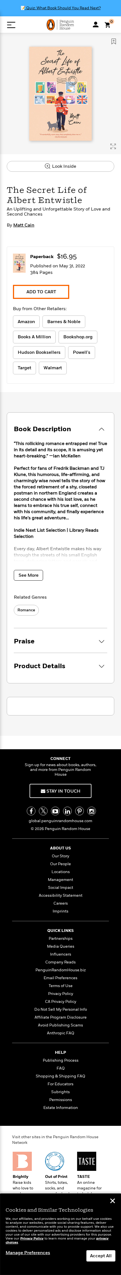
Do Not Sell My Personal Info (60, 1009)
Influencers (60, 954)
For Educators (60, 1084)
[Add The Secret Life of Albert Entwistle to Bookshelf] (114, 41)
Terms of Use (61, 985)
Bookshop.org (78, 337)
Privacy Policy (60, 993)
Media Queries (60, 946)
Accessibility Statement (60, 895)
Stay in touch (62, 791)
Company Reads (60, 962)
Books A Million (34, 337)
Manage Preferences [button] (28, 1252)
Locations (60, 871)
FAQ (61, 1068)
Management (60, 879)
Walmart (53, 368)
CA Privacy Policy (60, 1001)
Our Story (60, 856)
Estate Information (60, 1107)
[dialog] (60, 1234)
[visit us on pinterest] (79, 811)
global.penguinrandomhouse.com (60, 821)
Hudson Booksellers (39, 352)
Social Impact (60, 887)
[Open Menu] (11, 25)
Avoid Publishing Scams (60, 1025)
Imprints (60, 911)
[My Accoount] (95, 24)
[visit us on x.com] (43, 811)
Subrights (60, 1092)
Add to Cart (41, 292)
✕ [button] (112, 1201)
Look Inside (63, 166)
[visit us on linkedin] (67, 811)
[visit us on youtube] (55, 811)
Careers (60, 903)
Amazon (26, 322)
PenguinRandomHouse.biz (60, 970)
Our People (60, 864)
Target (24, 368)
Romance (26, 610)
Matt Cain (23, 225)
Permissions (60, 1099)
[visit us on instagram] (91, 811)
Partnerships (61, 938)
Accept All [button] (101, 1256)
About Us (60, 848)
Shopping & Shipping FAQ (60, 1076)
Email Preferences (60, 978)
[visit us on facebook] (31, 811)
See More (29, 575)
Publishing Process (61, 1060)
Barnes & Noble (63, 322)
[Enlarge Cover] (113, 146)
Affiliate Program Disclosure (61, 1017)
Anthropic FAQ (60, 1033)
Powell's (81, 352)
